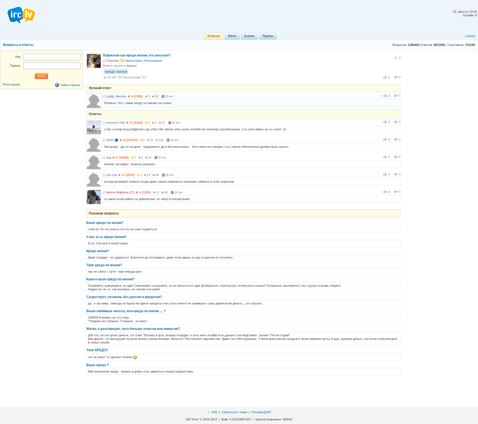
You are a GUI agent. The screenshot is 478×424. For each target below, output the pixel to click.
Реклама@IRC (261, 412)
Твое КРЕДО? (97, 350)
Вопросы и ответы (18, 45)
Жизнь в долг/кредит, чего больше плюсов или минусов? (133, 329)
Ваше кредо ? (97, 365)
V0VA (109, 140)
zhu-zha (111, 175)
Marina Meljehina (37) (120, 192)
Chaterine (112, 60)
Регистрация (11, 84)
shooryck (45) (115, 122)
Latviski (470, 36)
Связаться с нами (234, 412)
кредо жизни (116, 71)
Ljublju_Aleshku (116, 96)
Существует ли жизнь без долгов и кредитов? (124, 297)
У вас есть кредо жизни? (106, 237)
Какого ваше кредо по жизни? (110, 279)
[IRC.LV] (17, 13)
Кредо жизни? (97, 251)
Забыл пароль (70, 85)
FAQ (214, 412)
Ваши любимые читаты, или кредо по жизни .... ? (126, 311)
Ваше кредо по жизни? (104, 223)
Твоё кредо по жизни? (104, 265)
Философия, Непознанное (144, 60)
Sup (108, 157)
